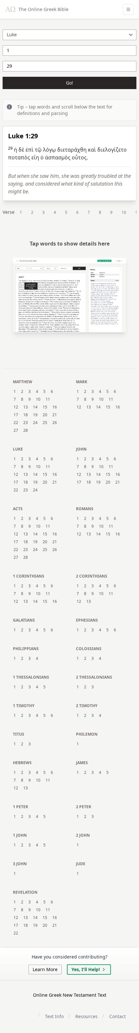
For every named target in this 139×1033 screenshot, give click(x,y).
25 (45, 422)
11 (48, 399)
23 (25, 422)
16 (54, 407)
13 (25, 407)
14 (35, 407)
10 (124, 212)
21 (54, 415)
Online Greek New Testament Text (69, 995)
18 (25, 415)
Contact (117, 1016)
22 (16, 422)
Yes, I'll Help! (85, 969)
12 (16, 407)
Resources (86, 1016)
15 (45, 407)
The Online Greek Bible (43, 9)
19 (35, 415)
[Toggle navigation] (128, 9)
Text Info (54, 1016)
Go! (69, 83)
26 (54, 422)
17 (16, 415)
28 (25, 430)
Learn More (45, 969)
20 (45, 415)
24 (35, 422)
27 (16, 430)
